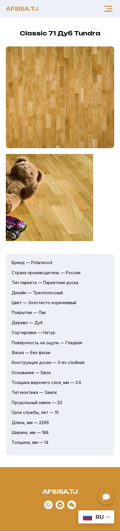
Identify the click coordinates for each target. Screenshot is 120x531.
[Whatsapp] (48, 504)
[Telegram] (60, 504)
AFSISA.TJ (22, 9)
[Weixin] (71, 504)
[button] (108, 9)
